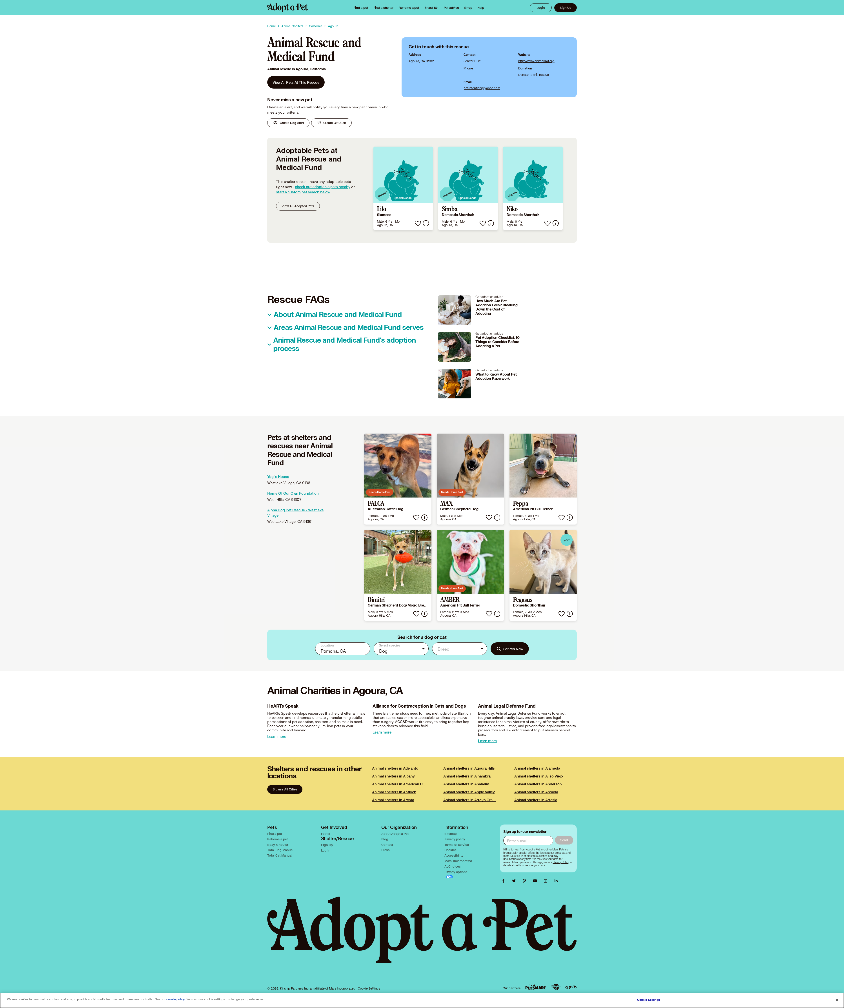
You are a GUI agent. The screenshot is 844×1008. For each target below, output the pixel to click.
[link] (409, 8)
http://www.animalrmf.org (536, 61)
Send (564, 840)
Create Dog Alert (292, 123)
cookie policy (175, 999)
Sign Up (565, 7)
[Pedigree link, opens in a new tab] (555, 987)
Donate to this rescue (533, 74)
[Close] (837, 1000)
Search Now (513, 649)
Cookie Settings (369, 988)
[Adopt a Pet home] (287, 7)
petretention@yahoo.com (482, 88)
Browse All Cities (285, 789)
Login (541, 7)
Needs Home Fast (380, 492)
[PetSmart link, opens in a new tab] (535, 987)
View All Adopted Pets (298, 206)
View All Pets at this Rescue (296, 82)
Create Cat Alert (334, 123)
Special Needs (402, 198)
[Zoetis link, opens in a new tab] (571, 987)
